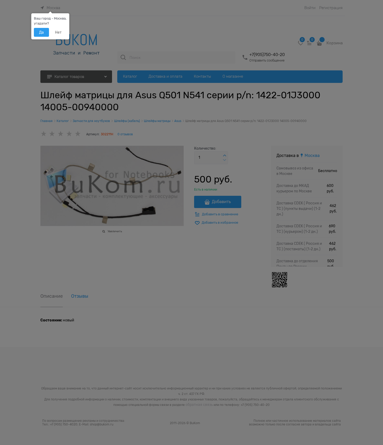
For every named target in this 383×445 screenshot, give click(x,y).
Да (41, 32)
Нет (58, 32)
